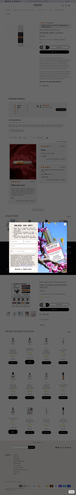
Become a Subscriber (23, 269)
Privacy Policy (24, 265)
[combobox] (13, 251)
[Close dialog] (65, 224)
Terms (30, 265)
